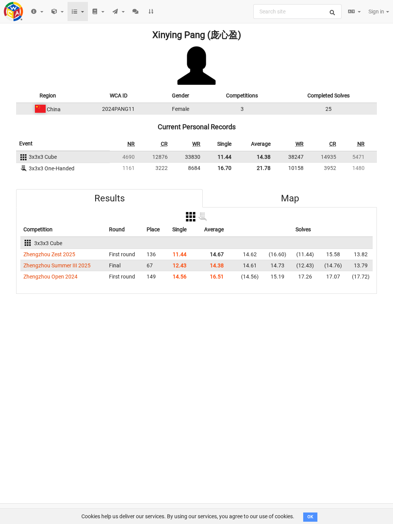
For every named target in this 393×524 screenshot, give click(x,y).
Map (290, 198)
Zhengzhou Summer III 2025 (57, 265)
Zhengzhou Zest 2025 (49, 254)
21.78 (264, 168)
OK (310, 516)
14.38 (264, 157)
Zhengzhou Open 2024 (50, 277)
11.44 (224, 157)
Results (109, 198)
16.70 (224, 168)
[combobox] (297, 11)
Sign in (376, 11)
